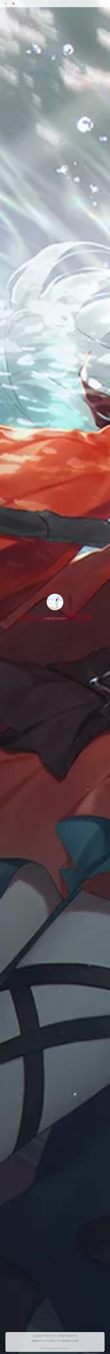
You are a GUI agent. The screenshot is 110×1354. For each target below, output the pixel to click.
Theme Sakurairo (50, 1348)
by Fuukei (64, 1348)
